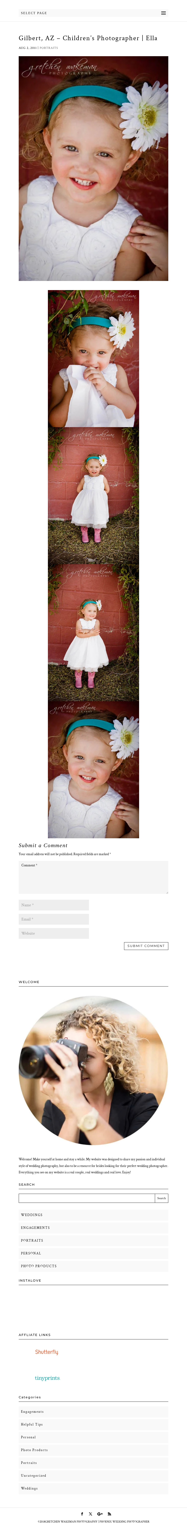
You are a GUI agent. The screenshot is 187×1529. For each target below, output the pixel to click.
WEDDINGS (32, 1215)
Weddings (29, 1488)
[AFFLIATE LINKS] (47, 1359)
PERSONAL (31, 1253)
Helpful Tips (32, 1424)
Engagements (32, 1412)
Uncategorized (33, 1475)
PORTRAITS (32, 1240)
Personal (28, 1437)
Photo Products (34, 1450)
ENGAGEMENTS (35, 1228)
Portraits (49, 48)
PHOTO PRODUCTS (39, 1266)
